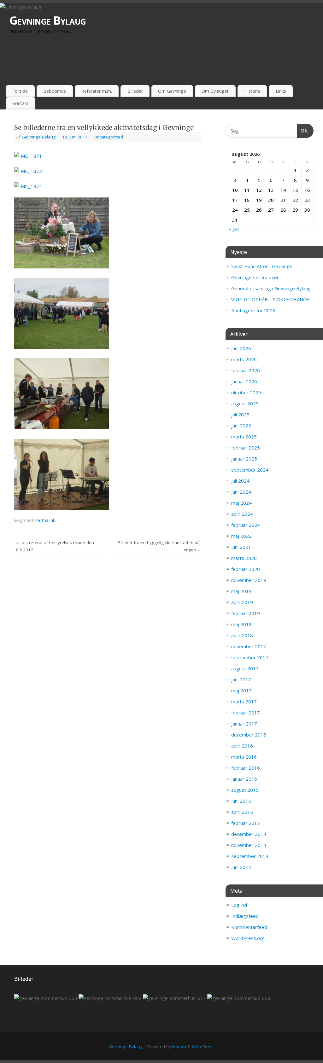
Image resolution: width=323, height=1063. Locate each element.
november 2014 (248, 845)
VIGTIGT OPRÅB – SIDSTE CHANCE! (270, 299)
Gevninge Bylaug (47, 20)
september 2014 (249, 856)
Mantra (179, 1046)
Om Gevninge (172, 91)
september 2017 (249, 657)
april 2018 (242, 635)
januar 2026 (244, 381)
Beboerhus (54, 91)
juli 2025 (240, 414)
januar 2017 (244, 723)
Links (281, 91)
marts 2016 (244, 757)
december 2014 (248, 834)
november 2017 (248, 646)
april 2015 (242, 812)
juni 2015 (241, 801)
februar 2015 (245, 823)
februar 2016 (245, 768)
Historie (252, 91)
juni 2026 (241, 348)
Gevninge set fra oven (255, 277)
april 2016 (242, 746)
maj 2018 (241, 624)
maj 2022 (241, 536)
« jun (234, 229)
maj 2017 (241, 690)
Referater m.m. (96, 91)
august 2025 (245, 403)
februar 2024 (245, 525)
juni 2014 (241, 867)
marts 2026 (244, 359)
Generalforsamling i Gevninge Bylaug (271, 288)
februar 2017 (245, 712)
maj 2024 (241, 503)
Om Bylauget (215, 91)
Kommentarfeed (249, 927)
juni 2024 (241, 492)
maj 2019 (241, 591)
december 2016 (248, 734)
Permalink (45, 520)
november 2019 (248, 580)
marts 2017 (244, 701)
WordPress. (203, 1046)
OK (302, 130)
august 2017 (245, 668)
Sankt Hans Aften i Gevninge (261, 266)
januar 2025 (244, 458)
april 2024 (242, 514)
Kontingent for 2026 (253, 310)
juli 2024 (240, 481)
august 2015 (245, 790)
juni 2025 (241, 425)
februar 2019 (245, 613)
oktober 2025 (246, 392)
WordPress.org (248, 938)
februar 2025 (245, 447)
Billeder (135, 91)
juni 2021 (241, 547)
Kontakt (20, 103)
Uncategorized (108, 137)
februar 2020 (245, 569)
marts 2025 (244, 436)
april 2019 (242, 602)
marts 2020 (244, 558)
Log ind (239, 905)
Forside (20, 91)
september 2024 (249, 470)
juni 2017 (241, 679)
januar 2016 (244, 779)
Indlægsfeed (245, 916)
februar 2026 (245, 370)
